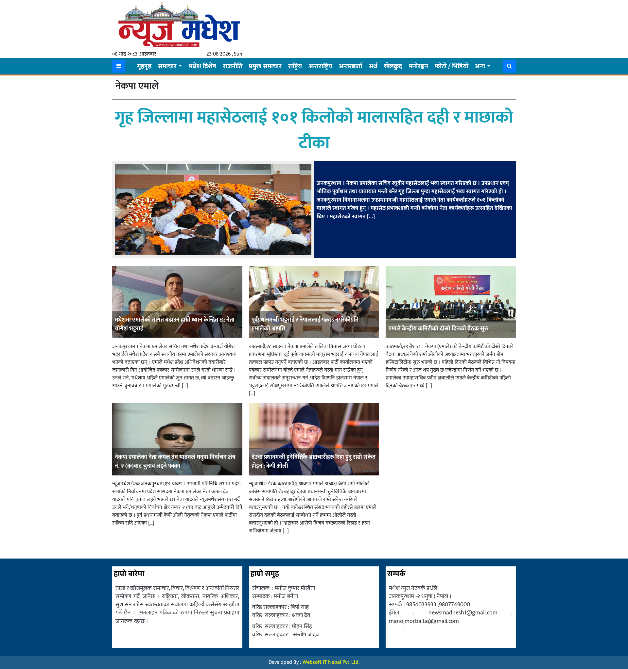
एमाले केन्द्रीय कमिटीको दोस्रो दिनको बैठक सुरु (438, 329)
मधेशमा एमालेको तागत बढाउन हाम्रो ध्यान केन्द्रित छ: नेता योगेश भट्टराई (175, 324)
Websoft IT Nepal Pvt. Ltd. (331, 662)
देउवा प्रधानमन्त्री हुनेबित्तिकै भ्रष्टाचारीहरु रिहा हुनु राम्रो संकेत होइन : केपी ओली (313, 461)
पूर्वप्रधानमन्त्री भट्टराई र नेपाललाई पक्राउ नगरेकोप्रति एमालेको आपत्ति (305, 324)
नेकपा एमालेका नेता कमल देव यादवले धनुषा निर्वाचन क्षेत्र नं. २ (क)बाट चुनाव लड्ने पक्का (175, 461)
